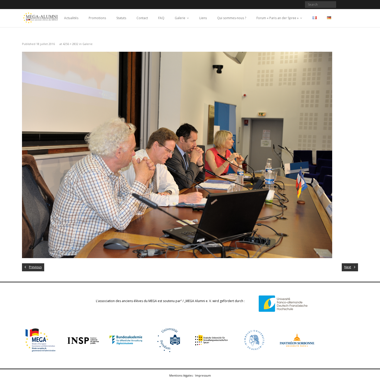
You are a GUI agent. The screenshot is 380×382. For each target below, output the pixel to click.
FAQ (161, 18)
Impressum (203, 375)
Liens (203, 18)
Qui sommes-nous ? (231, 18)
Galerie (180, 18)
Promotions (97, 18)
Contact (142, 18)
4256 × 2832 (70, 44)
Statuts (121, 18)
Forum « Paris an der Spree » (277, 18)
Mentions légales (181, 375)
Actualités (71, 18)
